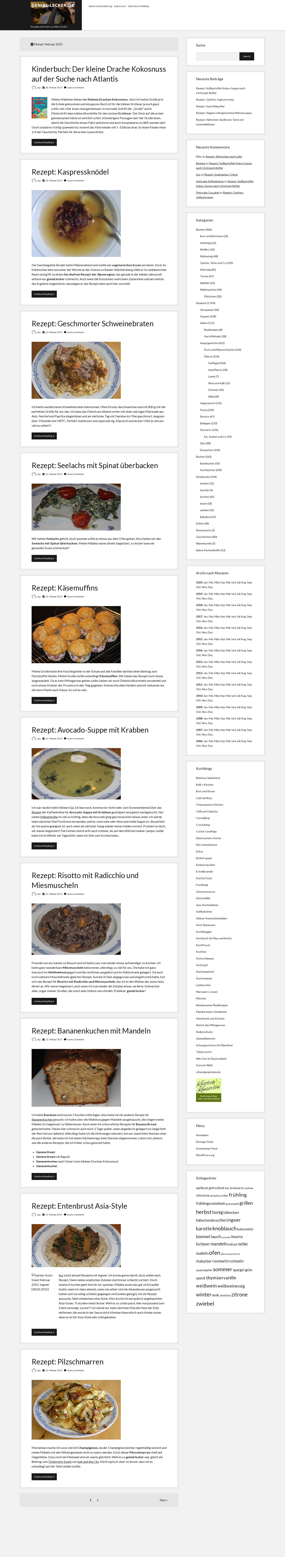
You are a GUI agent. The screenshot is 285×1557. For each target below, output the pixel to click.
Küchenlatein (204, 978)
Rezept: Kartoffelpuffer (210, 106)
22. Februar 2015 (53, 332)
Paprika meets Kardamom (211, 1011)
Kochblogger (204, 931)
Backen (200, 229)
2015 (199, 639)
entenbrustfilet (219, 1195)
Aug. (244, 582)
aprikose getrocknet (210, 1188)
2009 (199, 707)
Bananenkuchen (42, 1119)
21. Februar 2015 (53, 474)
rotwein (236, 1261)
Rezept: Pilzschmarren (68, 1361)
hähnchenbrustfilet (211, 1220)
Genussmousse (205, 891)
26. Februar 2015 (53, 180)
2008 (199, 718)
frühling (238, 1195)
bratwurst (237, 1188)
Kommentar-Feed (206, 1148)
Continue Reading (45, 143)
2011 (199, 684)
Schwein (213, 389)
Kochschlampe (205, 958)
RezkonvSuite (204, 1031)
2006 (199, 741)
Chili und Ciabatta (207, 811)
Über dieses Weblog (138, 6)
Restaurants (203, 530)
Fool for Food (204, 878)
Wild (211, 396)
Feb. (211, 582)
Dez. (210, 598)
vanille (229, 1277)
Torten (204, 276)
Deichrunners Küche (208, 838)
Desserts (205, 429)
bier (227, 1188)
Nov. (204, 587)
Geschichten (204, 536)
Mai (228, 582)
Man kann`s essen (207, 991)
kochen (204, 496)
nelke (243, 1243)
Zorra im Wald (204, 1065)
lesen (203, 503)
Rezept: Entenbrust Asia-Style (79, 1205)
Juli (238, 582)
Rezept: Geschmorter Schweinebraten (93, 323)
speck (201, 1278)
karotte (204, 1228)
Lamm (211, 376)
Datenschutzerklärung (100, 6)
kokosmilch (245, 1229)
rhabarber (204, 1261)
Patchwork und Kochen (210, 1018)
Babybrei (205, 516)
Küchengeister (205, 971)
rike (39, 87)
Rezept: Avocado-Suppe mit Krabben (90, 729)
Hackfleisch (215, 369)
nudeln (202, 1253)
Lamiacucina (203, 985)
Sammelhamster (205, 1038)
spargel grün (242, 1270)
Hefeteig (205, 243)
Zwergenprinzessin (209, 1072)
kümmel (203, 1236)
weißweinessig (231, 1285)
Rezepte (201, 303)
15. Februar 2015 (53, 1039)
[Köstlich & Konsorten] (208, 1100)
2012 (199, 673)
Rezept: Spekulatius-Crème (221, 174)
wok (215, 1295)
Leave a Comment (75, 87)
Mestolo (201, 998)
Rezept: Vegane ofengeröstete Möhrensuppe (224, 113)
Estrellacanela (204, 871)
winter (204, 1294)
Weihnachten (208, 289)
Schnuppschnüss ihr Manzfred (214, 1045)
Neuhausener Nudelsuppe (212, 1005)
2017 (199, 616)
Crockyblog (203, 824)
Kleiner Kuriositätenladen (211, 918)
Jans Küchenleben (207, 905)
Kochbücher (207, 470)
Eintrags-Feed (204, 1141)
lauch (216, 1236)
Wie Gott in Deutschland (211, 1058)
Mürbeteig (206, 256)
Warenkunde (204, 543)
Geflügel (213, 363)
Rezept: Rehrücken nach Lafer (224, 156)
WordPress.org (205, 1155)
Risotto (204, 416)
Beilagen (205, 423)
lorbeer (203, 1243)
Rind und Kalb (216, 383)
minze (232, 1244)
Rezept (36, 812)
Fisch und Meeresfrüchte (219, 349)
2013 (199, 661)
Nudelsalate (211, 329)
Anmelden (202, 1135)
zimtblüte (225, 1295)
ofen (214, 1252)
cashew (248, 1188)
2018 (199, 605)
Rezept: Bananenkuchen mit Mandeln (91, 1030)
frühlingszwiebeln (210, 1203)
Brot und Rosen (205, 791)
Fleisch (208, 356)
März (217, 582)
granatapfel (232, 1203)
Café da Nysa (204, 798)
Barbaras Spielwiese (208, 777)
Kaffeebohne (204, 911)
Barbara (200, 163)
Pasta (203, 410)
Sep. (249, 582)
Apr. (223, 582)
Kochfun (201, 951)
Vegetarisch (207, 403)
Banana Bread (45, 1152)
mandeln (219, 1243)
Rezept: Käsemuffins (65, 587)
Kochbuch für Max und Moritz (214, 938)
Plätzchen (210, 296)
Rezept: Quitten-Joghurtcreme (215, 99)
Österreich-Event (60, 1461)
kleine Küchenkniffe (208, 550)
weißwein (206, 1285)
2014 (199, 650)
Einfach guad (204, 858)
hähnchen (231, 1212)
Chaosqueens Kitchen (209, 804)
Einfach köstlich (205, 864)
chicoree (202, 1195)
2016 (199, 627)
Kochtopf (202, 965)
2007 (199, 729)
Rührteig (205, 269)
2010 (199, 695)
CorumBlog (203, 818)
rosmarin (220, 1260)
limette (237, 1237)
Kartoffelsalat (212, 336)
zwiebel (205, 1303)
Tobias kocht (204, 1051)
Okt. (198, 598)
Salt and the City (88, 1461)
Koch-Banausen (205, 925)
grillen (246, 1203)
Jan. (206, 605)
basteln (204, 490)
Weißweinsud (57, 972)
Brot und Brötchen (211, 236)
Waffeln (205, 283)
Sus (61, 1275)
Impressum (120, 6)
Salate (204, 323)
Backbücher (207, 463)
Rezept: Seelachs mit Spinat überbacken (95, 465)
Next (163, 1500)
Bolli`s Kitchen (204, 784)
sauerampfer (204, 1270)
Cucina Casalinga (206, 831)
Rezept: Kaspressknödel (70, 171)
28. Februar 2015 (53, 87)
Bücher (200, 456)
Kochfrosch (203, 945)
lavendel (226, 1237)
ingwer (234, 1220)
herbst (204, 1212)
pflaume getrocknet (230, 1254)
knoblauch (224, 1228)
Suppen (204, 316)
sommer (222, 1269)
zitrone (239, 1294)
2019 (199, 593)
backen (204, 483)
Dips (203, 443)
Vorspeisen (207, 309)
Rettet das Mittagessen (210, 1025)
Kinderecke (203, 476)
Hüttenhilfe (203, 898)
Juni (233, 582)
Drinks (200, 523)
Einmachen (206, 450)
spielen (204, 510)
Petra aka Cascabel (207, 192)
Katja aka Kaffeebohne (210, 181)
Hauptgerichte (209, 343)
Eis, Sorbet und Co (215, 436)
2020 (199, 582)
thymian (214, 1277)
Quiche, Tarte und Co (213, 262)
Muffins (204, 249)
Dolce (199, 851)
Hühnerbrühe (49, 817)
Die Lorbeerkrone (206, 844)
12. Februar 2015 (53, 1370)
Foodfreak (202, 884)
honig (217, 1212)
